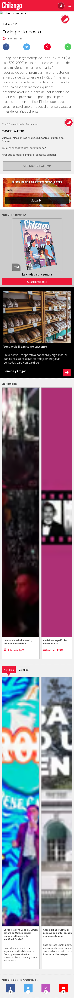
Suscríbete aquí (37, 282)
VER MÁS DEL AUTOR (37, 166)
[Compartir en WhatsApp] (68, 46)
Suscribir (37, 200)
